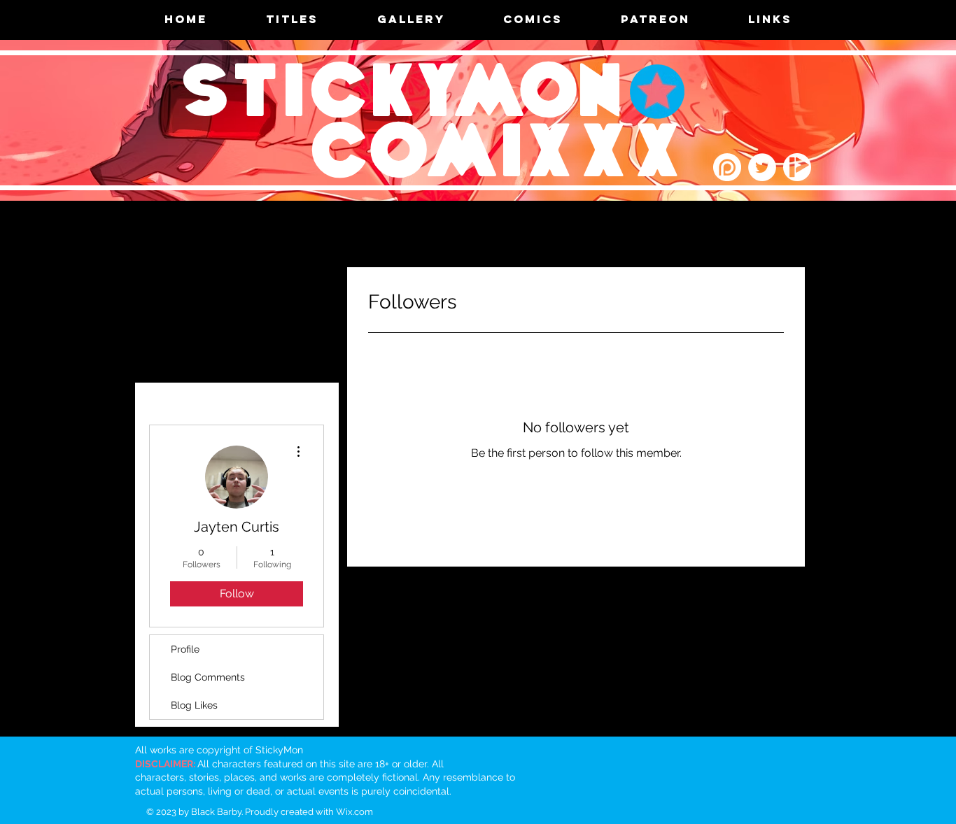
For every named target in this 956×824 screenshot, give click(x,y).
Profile (185, 649)
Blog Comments (208, 677)
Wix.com (354, 812)
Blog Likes (194, 705)
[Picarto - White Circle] (797, 167)
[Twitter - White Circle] (762, 167)
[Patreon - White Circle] (727, 167)
